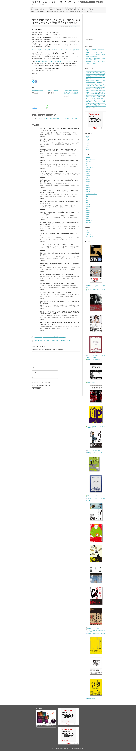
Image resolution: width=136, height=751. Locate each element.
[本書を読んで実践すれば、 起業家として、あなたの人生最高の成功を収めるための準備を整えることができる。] (96, 312)
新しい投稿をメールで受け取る (42, 385)
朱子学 (87, 185)
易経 (87, 177)
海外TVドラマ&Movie (91, 194)
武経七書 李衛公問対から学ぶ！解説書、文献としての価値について (52, 340)
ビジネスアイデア (75, 26)
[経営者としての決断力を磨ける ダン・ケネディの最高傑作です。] (96, 493)
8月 (88, 140)
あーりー (99, 82)
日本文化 (88, 175)
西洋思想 (88, 204)
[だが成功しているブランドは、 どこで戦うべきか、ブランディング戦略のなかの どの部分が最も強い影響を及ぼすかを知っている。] (96, 675)
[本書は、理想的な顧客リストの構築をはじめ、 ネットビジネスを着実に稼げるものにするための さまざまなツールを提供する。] (94, 472)
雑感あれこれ (89, 220)
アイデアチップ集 (40, 119)
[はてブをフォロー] (89, 2)
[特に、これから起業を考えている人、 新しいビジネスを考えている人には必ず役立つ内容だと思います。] (96, 333)
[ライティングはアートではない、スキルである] (96, 496)
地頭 (50, 119)
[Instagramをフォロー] (91, 2)
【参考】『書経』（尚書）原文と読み (39, 9)
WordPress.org (89, 236)
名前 (33, 367)
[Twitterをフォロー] (81, 2)
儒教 (87, 165)
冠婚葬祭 (88, 171)
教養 (52, 119)
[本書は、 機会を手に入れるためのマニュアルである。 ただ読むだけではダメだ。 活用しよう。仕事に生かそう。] (96, 542)
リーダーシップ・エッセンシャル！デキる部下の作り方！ (56, 244)
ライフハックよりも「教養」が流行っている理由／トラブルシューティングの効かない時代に (56, 49)
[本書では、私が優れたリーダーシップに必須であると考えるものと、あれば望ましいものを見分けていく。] (95, 633)
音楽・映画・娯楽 (88, 11)
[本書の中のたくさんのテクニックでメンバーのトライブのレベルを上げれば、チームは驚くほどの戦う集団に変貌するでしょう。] (96, 263)
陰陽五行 (88, 210)
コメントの (90, 234)
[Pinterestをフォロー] (94, 2)
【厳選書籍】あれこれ (53, 8)
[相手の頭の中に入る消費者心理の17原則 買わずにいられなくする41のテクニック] (96, 584)
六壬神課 (88, 169)
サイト (34, 377)
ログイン (88, 230)
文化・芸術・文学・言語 (62, 11)
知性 (65, 119)
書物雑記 (88, 179)
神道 (87, 196)
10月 (88, 139)
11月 (88, 137)
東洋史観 (88, 187)
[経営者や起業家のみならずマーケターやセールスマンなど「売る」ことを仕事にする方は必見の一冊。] (96, 284)
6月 (88, 143)
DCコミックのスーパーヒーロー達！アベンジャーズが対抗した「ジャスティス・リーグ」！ (96, 100)
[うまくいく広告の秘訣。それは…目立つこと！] (96, 631)
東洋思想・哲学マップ (75, 11)
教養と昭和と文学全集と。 (38, 90)
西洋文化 (88, 206)
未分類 (87, 183)
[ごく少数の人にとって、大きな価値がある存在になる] (92, 628)
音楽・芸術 (88, 222)
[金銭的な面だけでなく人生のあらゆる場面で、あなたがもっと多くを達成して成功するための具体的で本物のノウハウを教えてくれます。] (90, 698)
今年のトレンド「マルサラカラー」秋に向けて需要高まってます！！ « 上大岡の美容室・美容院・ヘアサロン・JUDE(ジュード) (96, 75)
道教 (87, 208)
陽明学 (87, 216)
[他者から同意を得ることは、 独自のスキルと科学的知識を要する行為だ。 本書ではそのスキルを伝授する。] (96, 403)
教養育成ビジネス (58, 119)
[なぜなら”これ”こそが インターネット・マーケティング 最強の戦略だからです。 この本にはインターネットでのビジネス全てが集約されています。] (46, 727)
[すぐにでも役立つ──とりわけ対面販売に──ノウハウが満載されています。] (93, 450)
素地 (68, 119)
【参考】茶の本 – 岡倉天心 (88, 9)
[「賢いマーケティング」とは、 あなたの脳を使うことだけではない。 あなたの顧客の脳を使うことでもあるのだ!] (96, 654)
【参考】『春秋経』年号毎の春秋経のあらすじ (85, 8)
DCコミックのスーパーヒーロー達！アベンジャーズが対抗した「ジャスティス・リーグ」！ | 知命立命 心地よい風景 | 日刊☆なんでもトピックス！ (96, 104)
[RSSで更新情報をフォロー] (102, 2)
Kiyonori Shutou (76, 119)
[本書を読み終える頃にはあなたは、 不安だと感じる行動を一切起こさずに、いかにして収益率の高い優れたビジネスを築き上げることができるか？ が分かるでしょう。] (94, 359)
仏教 (87, 163)
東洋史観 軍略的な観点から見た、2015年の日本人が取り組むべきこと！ (55, 61)
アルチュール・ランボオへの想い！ (95, 52)
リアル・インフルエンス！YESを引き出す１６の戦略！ (56, 292)
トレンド (88, 157)
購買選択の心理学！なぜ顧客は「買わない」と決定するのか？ (58, 283)
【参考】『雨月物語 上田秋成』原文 (71, 9)
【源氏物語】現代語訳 (51, 11)
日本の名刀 (88, 173)
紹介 (82, 11)
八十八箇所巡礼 (90, 167)
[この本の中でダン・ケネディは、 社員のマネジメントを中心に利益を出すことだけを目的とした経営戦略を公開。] (96, 626)
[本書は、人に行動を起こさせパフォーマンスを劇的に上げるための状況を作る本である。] (96, 380)
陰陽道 (87, 214)
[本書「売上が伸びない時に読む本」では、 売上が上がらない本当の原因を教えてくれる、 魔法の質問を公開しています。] (96, 696)
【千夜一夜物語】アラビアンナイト (39, 8)
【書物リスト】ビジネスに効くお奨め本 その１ (53, 171)
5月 (88, 145)
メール (34, 372)
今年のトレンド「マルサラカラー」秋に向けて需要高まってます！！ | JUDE (96, 87)
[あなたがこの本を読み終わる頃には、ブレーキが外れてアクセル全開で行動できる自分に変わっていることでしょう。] (96, 287)
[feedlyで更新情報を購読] (99, 2)
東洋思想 (88, 192)
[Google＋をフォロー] (86, 2)
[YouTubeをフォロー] (97, 2)
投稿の (89, 232)
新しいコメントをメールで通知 (42, 382)
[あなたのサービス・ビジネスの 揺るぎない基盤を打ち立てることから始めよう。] (96, 427)
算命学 (87, 200)
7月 (88, 142)
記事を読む (42, 136)
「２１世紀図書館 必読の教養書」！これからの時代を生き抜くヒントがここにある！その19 (71, 92)
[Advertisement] (95, 26)
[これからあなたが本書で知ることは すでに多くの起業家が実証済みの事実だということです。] (90, 382)
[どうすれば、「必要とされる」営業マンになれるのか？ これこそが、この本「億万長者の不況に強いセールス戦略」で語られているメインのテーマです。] (96, 354)
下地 (47, 119)
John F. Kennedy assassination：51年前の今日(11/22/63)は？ (50, 337)
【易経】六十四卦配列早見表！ (38, 11)
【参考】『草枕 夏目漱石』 (55, 9)
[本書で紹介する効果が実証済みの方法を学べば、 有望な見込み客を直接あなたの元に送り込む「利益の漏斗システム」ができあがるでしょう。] (96, 563)
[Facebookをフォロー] (83, 2)
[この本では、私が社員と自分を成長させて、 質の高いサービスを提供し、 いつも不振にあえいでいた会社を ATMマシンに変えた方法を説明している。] (96, 291)
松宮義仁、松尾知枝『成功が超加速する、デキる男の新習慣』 (58, 274)
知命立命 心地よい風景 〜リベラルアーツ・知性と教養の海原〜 (64, 2)
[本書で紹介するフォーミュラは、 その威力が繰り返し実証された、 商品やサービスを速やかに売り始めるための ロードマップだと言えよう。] (96, 521)
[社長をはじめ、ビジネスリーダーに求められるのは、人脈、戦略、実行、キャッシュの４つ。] (96, 424)
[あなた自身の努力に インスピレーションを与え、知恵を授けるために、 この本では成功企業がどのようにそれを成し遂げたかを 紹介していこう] (96, 500)
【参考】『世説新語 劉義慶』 (66, 8)
